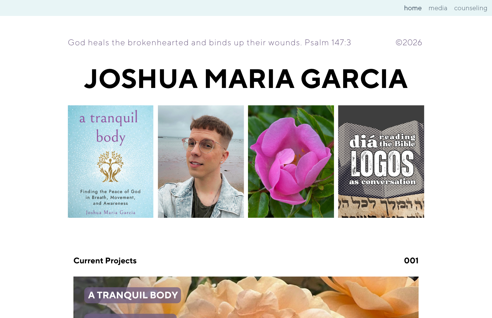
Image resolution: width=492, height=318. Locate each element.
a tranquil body (133, 295)
